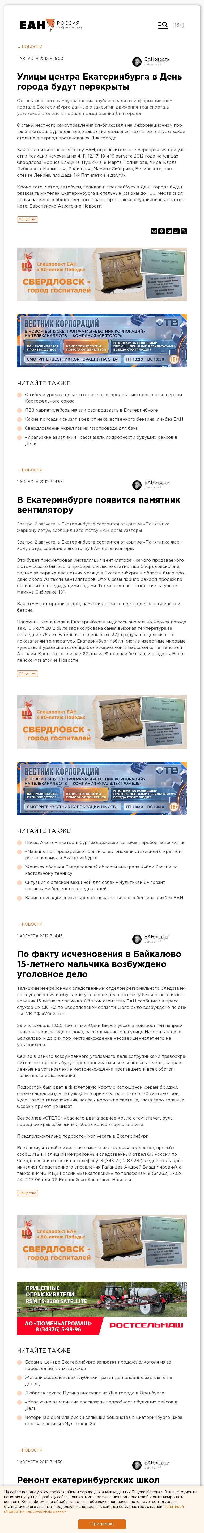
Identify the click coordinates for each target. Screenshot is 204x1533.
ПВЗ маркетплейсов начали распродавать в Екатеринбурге (91, 410)
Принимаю (102, 1524)
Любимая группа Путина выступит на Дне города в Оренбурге (94, 1393)
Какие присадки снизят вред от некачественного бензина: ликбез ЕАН (104, 419)
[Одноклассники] (161, 231)
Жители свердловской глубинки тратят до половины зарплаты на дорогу (98, 1381)
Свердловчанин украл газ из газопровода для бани (81, 428)
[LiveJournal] (184, 231)
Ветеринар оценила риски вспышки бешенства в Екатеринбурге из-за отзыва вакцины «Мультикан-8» (103, 1421)
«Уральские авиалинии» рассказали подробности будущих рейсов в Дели (101, 441)
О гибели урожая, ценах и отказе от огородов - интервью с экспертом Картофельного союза (103, 398)
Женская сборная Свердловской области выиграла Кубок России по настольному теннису (101, 870)
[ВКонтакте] (154, 231)
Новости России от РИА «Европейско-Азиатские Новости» (38, 25)
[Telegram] (169, 231)
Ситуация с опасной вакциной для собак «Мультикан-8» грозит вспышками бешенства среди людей (95, 886)
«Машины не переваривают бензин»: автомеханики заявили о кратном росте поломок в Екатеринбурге (103, 855)
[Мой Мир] (176, 231)
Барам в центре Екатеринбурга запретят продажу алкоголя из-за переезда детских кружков (98, 1365)
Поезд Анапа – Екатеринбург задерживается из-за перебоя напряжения (105, 843)
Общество (27, 219)
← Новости (29, 47)
